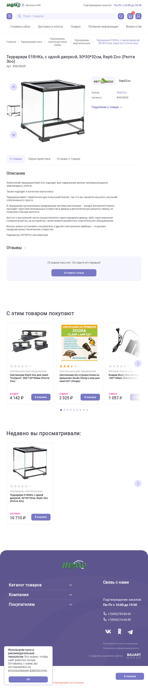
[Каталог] (9, 16)
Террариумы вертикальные (81, 42)
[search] (121, 16)
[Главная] (13, 5)
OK (28, 679)
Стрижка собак (20, 26)
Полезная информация (103, 26)
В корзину (130, 676)
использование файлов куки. (27, 670)
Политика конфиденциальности (121, 648)
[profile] (138, 16)
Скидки (75, 26)
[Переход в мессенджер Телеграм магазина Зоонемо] (130, 635)
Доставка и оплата (50, 26)
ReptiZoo (122, 92)
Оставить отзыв (74, 272)
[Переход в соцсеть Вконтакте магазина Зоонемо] (108, 635)
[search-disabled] (19, 16)
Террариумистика (31, 41)
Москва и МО (33, 5)
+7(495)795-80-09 (119, 613)
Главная (11, 41)
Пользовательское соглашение (120, 643)
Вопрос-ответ (134, 26)
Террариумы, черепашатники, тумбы (57, 41)
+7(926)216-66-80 (119, 619)
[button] (13, 87)
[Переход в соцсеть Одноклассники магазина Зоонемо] (119, 635)
